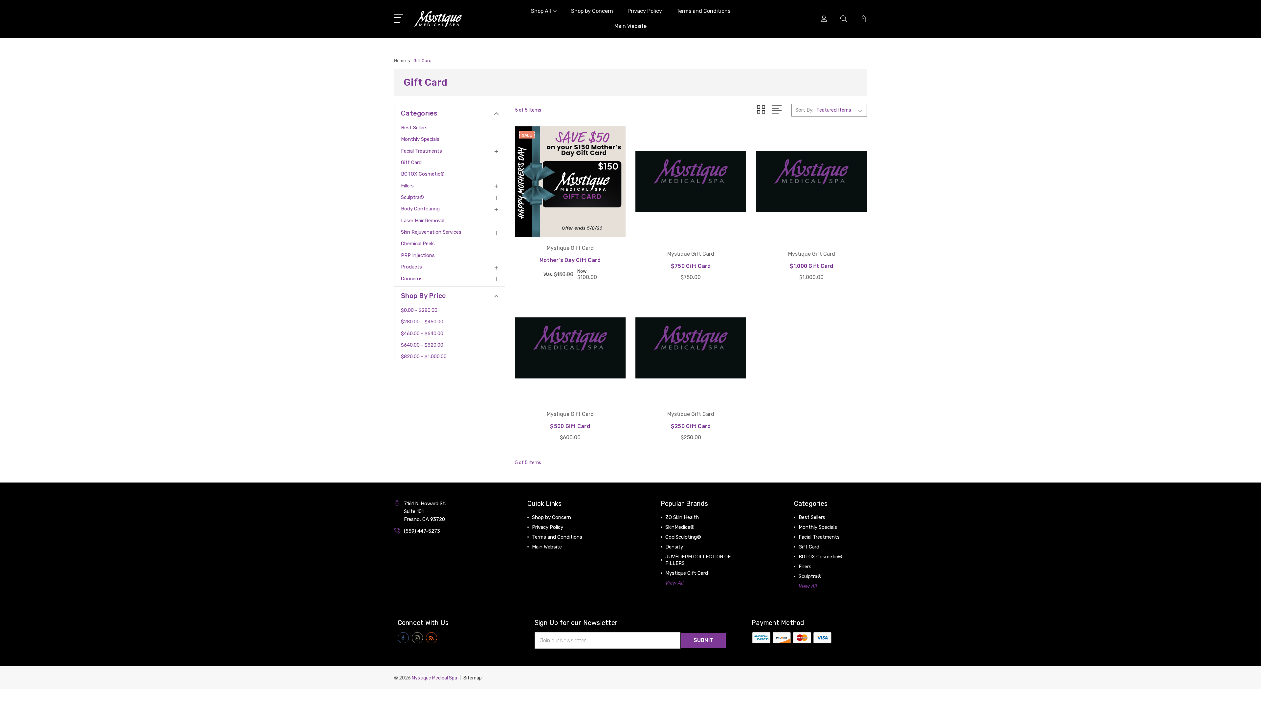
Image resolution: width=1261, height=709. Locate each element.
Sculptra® (412, 197)
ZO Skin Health (682, 517)
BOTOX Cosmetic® (423, 174)
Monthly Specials (420, 139)
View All (674, 583)
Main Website (630, 26)
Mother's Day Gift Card (570, 260)
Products (411, 267)
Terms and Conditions (703, 11)
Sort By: (804, 110)
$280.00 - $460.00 (422, 322)
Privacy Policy (645, 11)
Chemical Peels (418, 244)
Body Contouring (420, 209)
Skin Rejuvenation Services (431, 232)
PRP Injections (418, 255)
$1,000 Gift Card (811, 266)
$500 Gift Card (570, 426)
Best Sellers (414, 128)
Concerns (412, 279)
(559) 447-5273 (422, 531)
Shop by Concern (592, 11)
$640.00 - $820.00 (422, 345)
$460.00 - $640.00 (422, 333)
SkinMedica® (680, 527)
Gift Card (411, 162)
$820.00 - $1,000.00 (424, 356)
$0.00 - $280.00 (419, 310)
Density (674, 547)
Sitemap (472, 678)
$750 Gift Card (691, 266)
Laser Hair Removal (422, 221)
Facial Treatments (421, 151)
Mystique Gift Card (686, 573)
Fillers (407, 186)
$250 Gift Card (691, 426)
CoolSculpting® (683, 537)
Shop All (541, 11)
